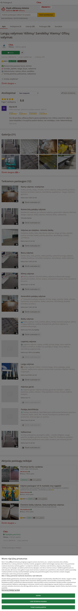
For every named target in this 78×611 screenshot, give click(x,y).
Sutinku (38, 595)
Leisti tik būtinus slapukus (38, 601)
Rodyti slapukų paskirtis (38, 607)
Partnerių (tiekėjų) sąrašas (11, 590)
